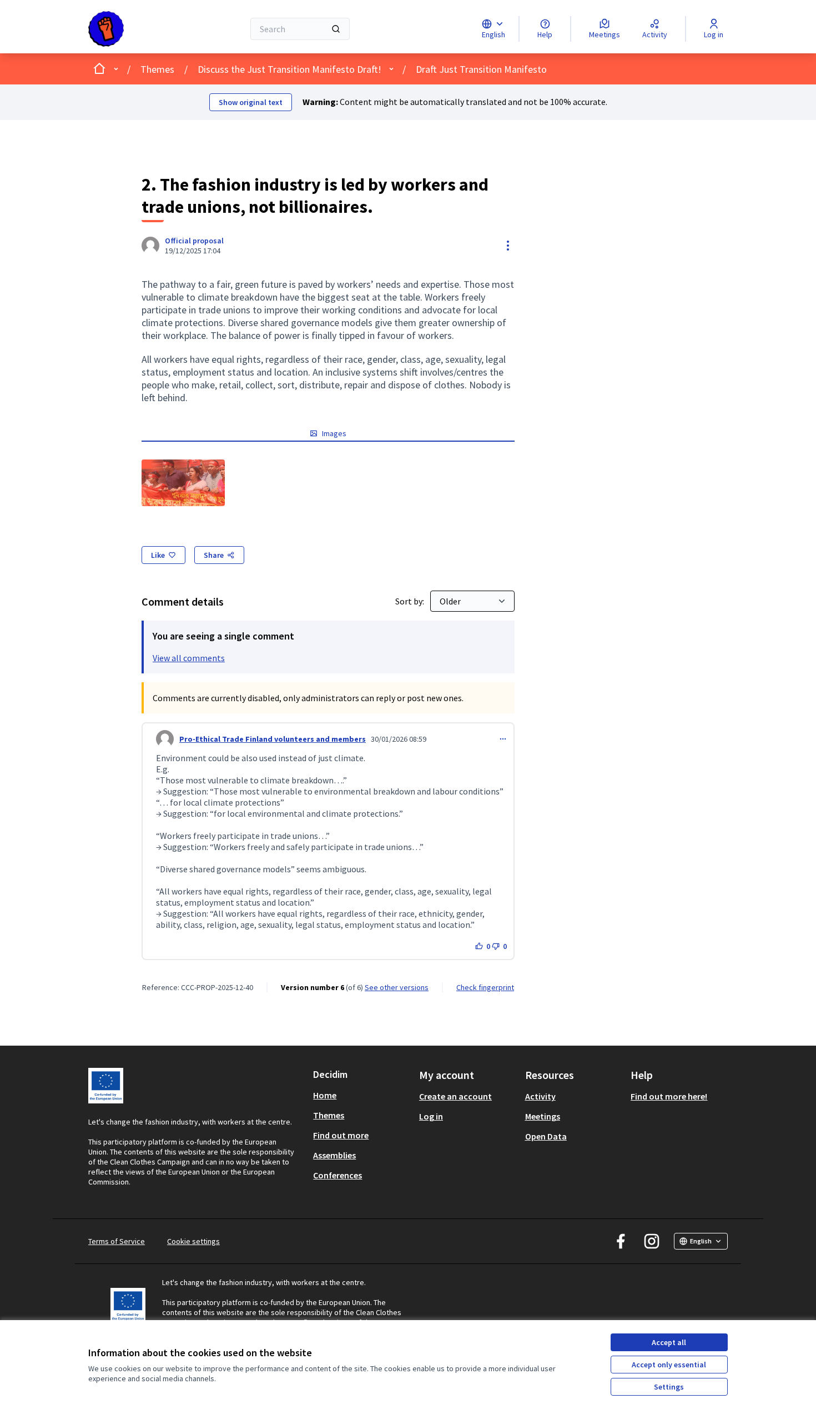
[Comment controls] (503, 739)
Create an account (455, 1096)
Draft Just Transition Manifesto (481, 69)
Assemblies (334, 1155)
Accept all (669, 1342)
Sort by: (410, 601)
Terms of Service (116, 1241)
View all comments (189, 657)
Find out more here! (669, 1096)
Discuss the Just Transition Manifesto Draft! (289, 69)
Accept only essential (669, 1365)
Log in (431, 1116)
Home (324, 1095)
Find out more (341, 1135)
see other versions (397, 987)
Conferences (337, 1175)
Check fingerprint (485, 987)
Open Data (546, 1136)
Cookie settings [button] (193, 1241)
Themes (157, 69)
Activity (540, 1096)
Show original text (251, 102)
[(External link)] (183, 482)
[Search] (336, 28)
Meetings (542, 1116)
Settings (669, 1387)
